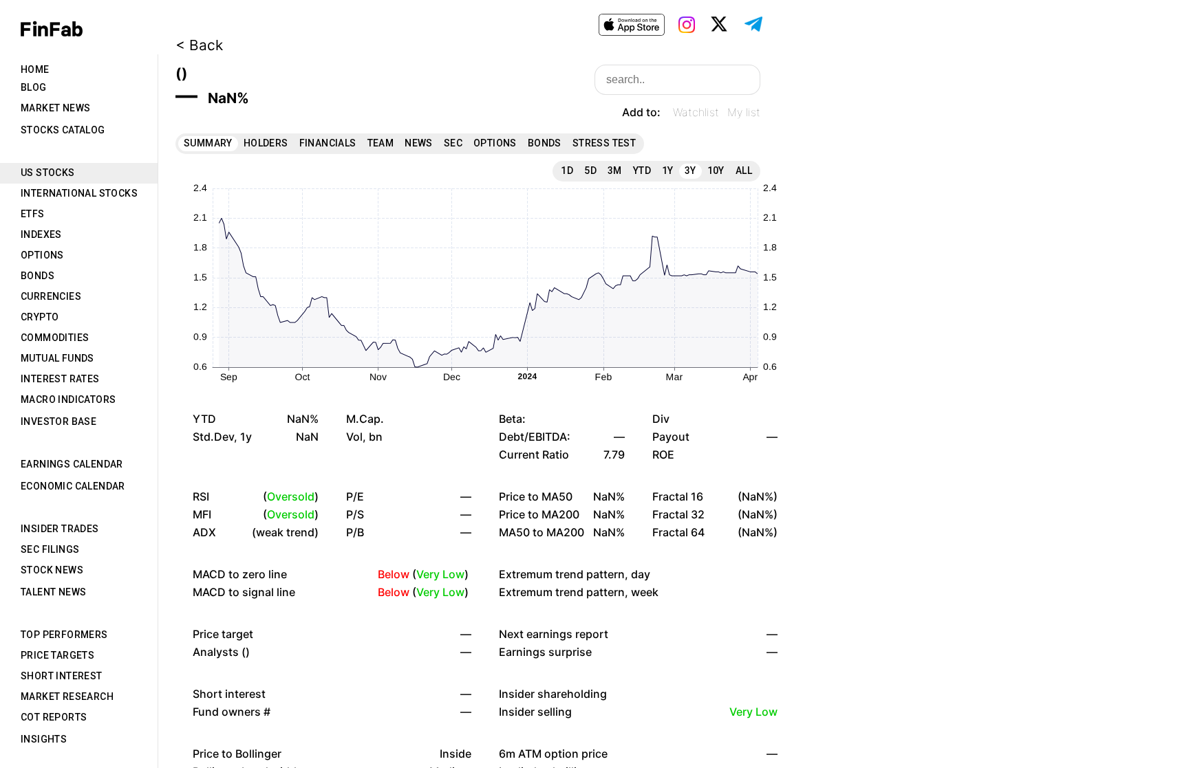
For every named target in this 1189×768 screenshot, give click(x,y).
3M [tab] (615, 170)
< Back (199, 45)
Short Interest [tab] (62, 675)
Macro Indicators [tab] (68, 399)
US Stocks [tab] (48, 172)
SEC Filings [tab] (50, 549)
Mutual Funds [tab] (57, 358)
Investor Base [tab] (58, 421)
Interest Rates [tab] (60, 378)
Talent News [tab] (53, 591)
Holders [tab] (266, 143)
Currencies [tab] (51, 296)
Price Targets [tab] (57, 655)
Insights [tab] (44, 739)
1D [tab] (567, 170)
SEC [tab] (453, 143)
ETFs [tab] (33, 213)
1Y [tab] (668, 170)
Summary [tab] (208, 143)
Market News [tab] (55, 107)
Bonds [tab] (37, 275)
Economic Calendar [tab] (73, 486)
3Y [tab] (690, 170)
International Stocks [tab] (79, 193)
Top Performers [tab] (64, 634)
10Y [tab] (716, 170)
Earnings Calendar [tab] (72, 464)
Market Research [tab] (67, 696)
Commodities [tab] (55, 337)
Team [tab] (380, 143)
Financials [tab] (327, 143)
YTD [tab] (642, 170)
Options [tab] (42, 255)
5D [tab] (590, 170)
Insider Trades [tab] (60, 528)
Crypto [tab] (39, 316)
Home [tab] (35, 69)
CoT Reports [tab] (54, 717)
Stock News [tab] (52, 569)
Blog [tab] (34, 87)
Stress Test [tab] (604, 143)
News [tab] (419, 143)
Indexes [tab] (41, 234)
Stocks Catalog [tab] (63, 129)
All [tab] (744, 170)
